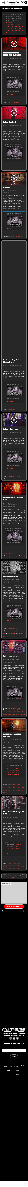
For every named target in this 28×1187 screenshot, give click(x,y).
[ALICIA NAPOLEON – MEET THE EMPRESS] (14, 43)
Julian (19, 476)
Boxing (9, 555)
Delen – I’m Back (9, 122)
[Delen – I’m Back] (14, 113)
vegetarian (16, 868)
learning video (7, 789)
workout (5, 636)
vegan (10, 868)
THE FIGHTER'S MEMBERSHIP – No (14, 30)
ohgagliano (6, 60)
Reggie (19, 784)
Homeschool (17, 102)
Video (10, 553)
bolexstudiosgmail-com (9, 506)
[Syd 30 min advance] (14, 646)
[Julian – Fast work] (14, 419)
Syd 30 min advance (11, 656)
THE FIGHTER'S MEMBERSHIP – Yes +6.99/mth (14, 26)
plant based (16, 866)
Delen (10, 168)
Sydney (19, 708)
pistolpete (21, 635)
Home (5, 1066)
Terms (17, 1070)
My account (10, 94)
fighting (14, 787)
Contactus (9, 1070)
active (9, 863)
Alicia (11, 102)
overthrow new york (19, 556)
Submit (14, 1056)
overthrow (9, 556)
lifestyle (6, 866)
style (13, 714)
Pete (18, 628)
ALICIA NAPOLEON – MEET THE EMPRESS (12, 54)
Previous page (6, 876)
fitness (14, 711)
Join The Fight (14, 1066)
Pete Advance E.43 (10, 576)
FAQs (17, 1074)
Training (5, 553)
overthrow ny (13, 635)
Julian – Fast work (10, 429)
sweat (17, 714)
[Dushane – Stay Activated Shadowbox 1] (14, 299)
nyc (8, 633)
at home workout (11, 630)
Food (10, 862)
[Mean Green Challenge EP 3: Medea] (14, 802)
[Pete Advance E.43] (14, 567)
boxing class (15, 555)
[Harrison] (14, 178)
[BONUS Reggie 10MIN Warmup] (14, 725)
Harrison (6, 187)
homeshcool (15, 631)
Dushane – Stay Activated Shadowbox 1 (13, 361)
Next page (23, 876)
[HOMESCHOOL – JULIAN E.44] (14, 488)
